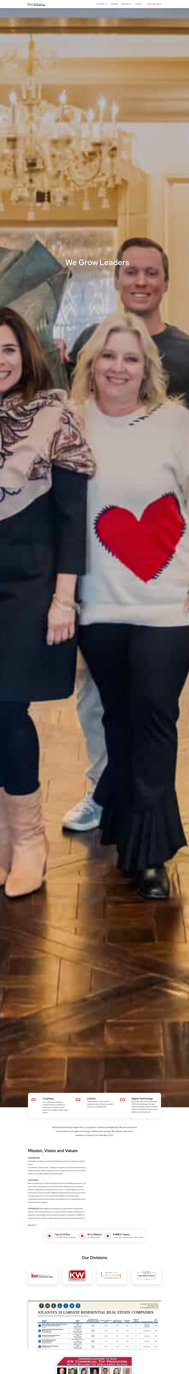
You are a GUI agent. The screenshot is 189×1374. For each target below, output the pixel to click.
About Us (32, 1225)
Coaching (114, 4)
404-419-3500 (154, 4)
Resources (125, 4)
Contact (138, 4)
